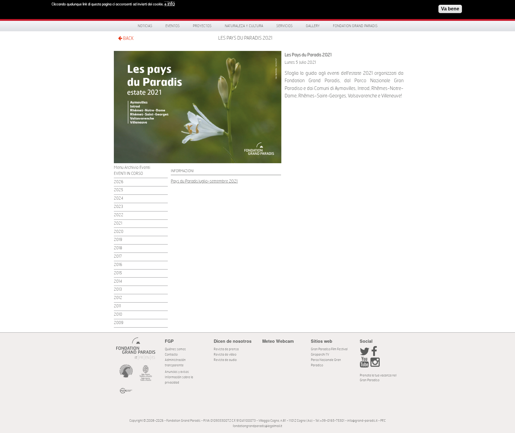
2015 (118, 273)
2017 (118, 256)
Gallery (313, 26)
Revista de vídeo (225, 354)
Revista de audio (225, 360)
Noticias (145, 26)
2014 (118, 282)
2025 (118, 190)
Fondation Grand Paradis (355, 26)
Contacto (171, 354)
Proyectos (202, 26)
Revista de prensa (226, 349)
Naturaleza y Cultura (244, 26)
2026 (118, 182)
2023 (118, 207)
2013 (118, 290)
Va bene (450, 8)
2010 (118, 315)
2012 (118, 298)
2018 (118, 248)
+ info (169, 3)
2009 (118, 323)
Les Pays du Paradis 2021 (245, 38)
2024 (118, 198)
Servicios (284, 26)
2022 (118, 215)
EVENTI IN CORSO (128, 174)
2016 (118, 265)
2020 (118, 232)
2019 (118, 240)
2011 (117, 306)
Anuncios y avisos (177, 371)
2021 (118, 223)
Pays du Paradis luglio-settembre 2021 (204, 181)
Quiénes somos (175, 349)
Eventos (172, 26)
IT (136, 357)
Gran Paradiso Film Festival (329, 349)
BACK (128, 38)
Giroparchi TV (320, 354)
